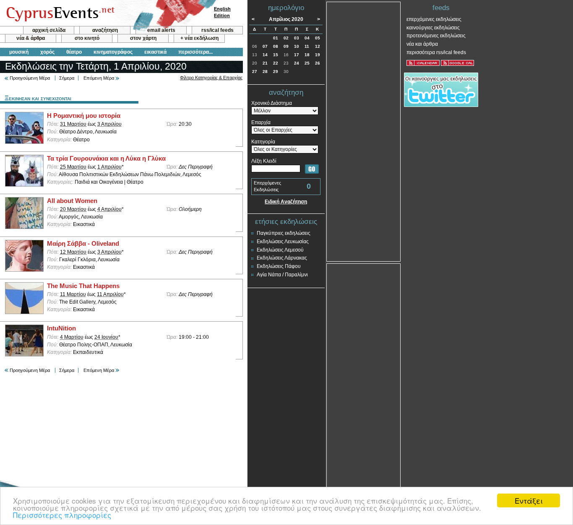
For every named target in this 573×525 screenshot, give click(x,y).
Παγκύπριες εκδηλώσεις (283, 233)
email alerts (161, 30)
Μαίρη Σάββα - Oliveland (83, 243)
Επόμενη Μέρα (98, 78)
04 (307, 38)
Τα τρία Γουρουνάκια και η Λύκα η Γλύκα (106, 158)
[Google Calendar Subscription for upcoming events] (457, 63)
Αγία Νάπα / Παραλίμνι (282, 275)
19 (317, 54)
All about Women (72, 201)
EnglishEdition (222, 12)
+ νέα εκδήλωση (199, 38)
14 (265, 54)
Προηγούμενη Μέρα (30, 78)
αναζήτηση (105, 30)
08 (275, 46)
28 (265, 71)
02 (286, 38)
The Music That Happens (83, 286)
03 (296, 38)
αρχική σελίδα (48, 30)
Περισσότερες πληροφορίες (62, 514)
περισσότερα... (195, 52)
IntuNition (61, 328)
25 (307, 63)
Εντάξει (529, 500)
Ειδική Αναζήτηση (286, 202)
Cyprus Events (59, 13)
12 (317, 46)
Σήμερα (66, 78)
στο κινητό (87, 38)
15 (275, 54)
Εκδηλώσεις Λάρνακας (282, 258)
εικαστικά (155, 52)
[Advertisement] (363, 131)
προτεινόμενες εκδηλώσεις (436, 36)
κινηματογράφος (113, 52)
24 (296, 63)
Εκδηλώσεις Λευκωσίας (283, 241)
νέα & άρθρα (30, 38)
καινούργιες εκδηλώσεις (433, 28)
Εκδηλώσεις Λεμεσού (280, 250)
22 (275, 63)
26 (317, 63)
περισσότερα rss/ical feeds (436, 52)
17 (296, 54)
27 (254, 71)
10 (296, 46)
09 (286, 46)
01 (275, 38)
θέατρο (74, 52)
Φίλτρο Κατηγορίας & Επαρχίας (211, 77)
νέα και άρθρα (422, 44)
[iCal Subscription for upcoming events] (423, 63)
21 (265, 63)
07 (265, 46)
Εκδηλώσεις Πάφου (279, 266)
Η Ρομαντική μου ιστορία (83, 115)
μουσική (19, 52)
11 (307, 46)
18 (307, 54)
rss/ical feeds (217, 30)
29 (275, 71)
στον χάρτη (143, 38)
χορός (47, 52)
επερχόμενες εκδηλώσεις (433, 19)
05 (317, 38)
